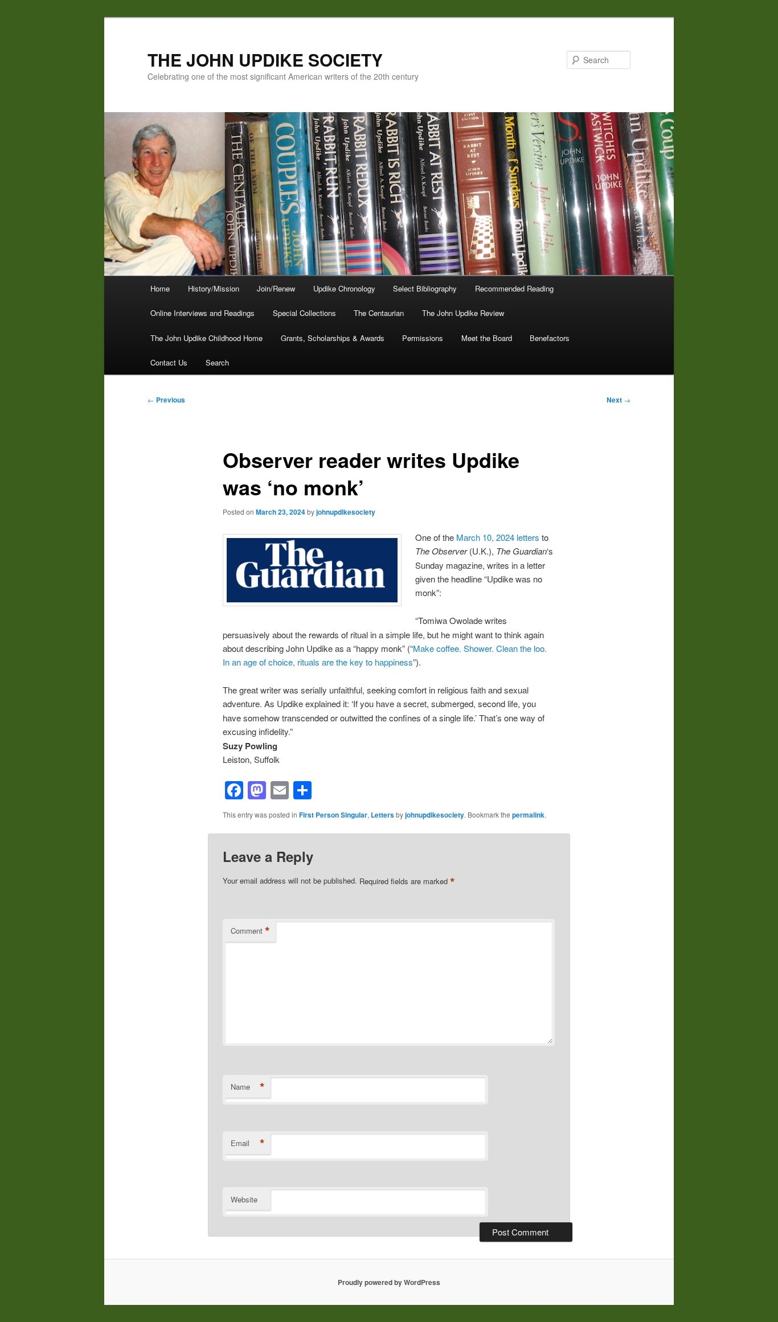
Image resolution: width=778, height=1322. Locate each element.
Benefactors (550, 337)
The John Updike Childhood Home (206, 337)
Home (160, 288)
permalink (528, 815)
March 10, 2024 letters (497, 537)
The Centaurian (379, 312)
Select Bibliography (425, 288)
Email (248, 1143)
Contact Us (168, 362)
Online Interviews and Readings (202, 312)
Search (217, 362)
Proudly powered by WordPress (389, 1282)
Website (244, 1199)
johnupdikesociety (345, 512)
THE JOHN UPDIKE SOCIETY (265, 59)
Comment (250, 931)
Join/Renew (276, 288)
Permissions (422, 337)
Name (248, 1087)
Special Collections (304, 312)
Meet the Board (486, 337)
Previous (166, 400)
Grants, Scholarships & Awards (332, 337)
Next (618, 400)
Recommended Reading (514, 288)
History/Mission (213, 288)
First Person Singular (333, 815)
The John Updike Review (463, 312)
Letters (382, 815)
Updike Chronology (344, 288)
